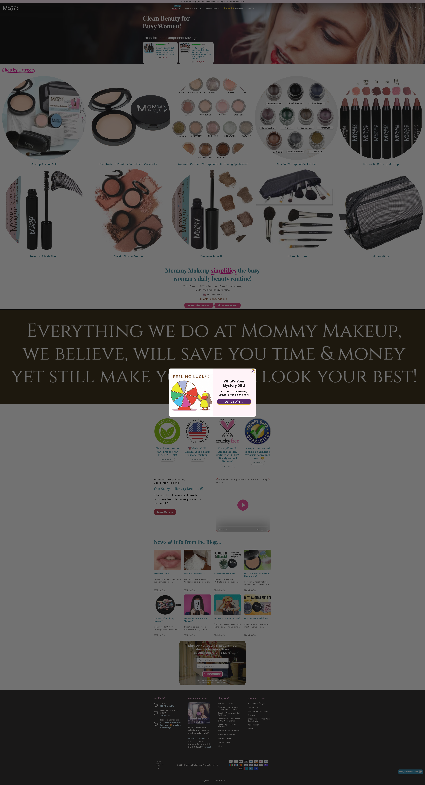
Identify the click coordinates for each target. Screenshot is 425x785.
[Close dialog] (253, 371)
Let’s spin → (234, 401)
